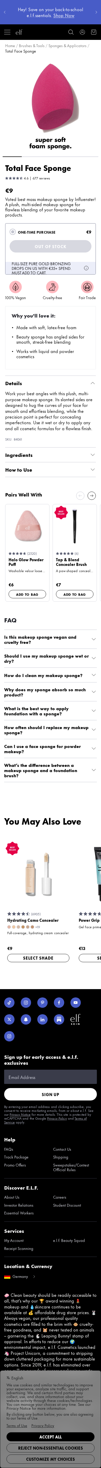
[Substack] (59, 1019)
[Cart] (94, 32)
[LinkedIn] (42, 1019)
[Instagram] (26, 1002)
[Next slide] (92, 496)
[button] (50, 104)
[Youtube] (75, 1002)
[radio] (13, 232)
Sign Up (50, 1094)
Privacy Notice (20, 1114)
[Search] (71, 32)
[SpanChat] (26, 1019)
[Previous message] (5, 12)
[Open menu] (7, 32)
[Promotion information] (86, 268)
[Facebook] (59, 1002)
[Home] (19, 32)
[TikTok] (9, 1002)
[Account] (82, 32)
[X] (9, 1019)
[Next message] (96, 12)
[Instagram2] (9, 1036)
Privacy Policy (57, 1118)
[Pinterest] (42, 1002)
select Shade (38, 958)
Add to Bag (27, 594)
